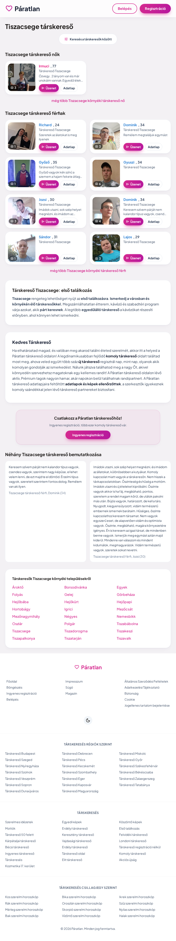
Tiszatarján (72, 638)
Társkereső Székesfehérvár (138, 766)
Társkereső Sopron (18, 785)
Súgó (69, 687)
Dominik (130, 125)
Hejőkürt (71, 602)
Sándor (45, 237)
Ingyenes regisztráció (88, 435)
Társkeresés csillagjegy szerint (88, 887)
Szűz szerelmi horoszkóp (136, 903)
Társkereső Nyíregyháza (22, 766)
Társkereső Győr (131, 760)
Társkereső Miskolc (132, 753)
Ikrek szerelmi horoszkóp (136, 897)
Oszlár (17, 623)
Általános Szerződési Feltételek (146, 681)
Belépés (125, 8)
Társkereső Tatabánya (134, 785)
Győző (44, 162)
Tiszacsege (21, 631)
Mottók (10, 828)
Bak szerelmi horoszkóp (21, 916)
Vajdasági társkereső (76, 841)
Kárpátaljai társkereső (20, 841)
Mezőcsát (125, 609)
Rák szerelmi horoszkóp (21, 903)
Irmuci (44, 66)
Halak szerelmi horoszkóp (137, 916)
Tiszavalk (124, 638)
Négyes (70, 616)
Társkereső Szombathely (79, 772)
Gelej (68, 594)
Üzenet (48, 88)
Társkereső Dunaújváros (22, 791)
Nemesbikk (126, 616)
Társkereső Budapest (20, 753)
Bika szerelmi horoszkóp (79, 897)
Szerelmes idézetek (19, 822)
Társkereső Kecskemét (78, 766)
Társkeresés (13, 860)
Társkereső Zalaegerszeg (137, 778)
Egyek (122, 587)
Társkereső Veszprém (20, 778)
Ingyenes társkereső (19, 853)
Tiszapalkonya (23, 638)
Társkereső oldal (73, 853)
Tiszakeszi (125, 631)
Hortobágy (21, 609)
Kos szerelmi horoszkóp (21, 897)
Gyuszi (128, 162)
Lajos (127, 237)
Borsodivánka (75, 587)
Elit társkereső (72, 860)
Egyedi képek (72, 822)
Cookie (129, 699)
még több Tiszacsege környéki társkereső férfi (88, 270)
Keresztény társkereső (78, 834)
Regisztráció (155, 8)
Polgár (69, 623)
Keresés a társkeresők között (88, 39)
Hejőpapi (124, 602)
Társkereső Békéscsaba (136, 772)
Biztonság (131, 693)
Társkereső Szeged (18, 760)
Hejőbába (20, 602)
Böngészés (14, 687)
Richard (45, 125)
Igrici (68, 609)
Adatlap (69, 88)
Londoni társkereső (132, 841)
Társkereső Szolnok (18, 772)
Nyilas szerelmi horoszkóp (137, 909)
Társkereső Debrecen (77, 753)
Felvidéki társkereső (133, 834)
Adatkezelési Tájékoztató (141, 687)
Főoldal (11, 681)
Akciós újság (128, 860)
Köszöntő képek (130, 822)
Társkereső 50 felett (19, 834)
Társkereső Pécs (73, 760)
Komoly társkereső (132, 853)
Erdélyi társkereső (75, 828)
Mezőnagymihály (26, 616)
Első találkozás (129, 828)
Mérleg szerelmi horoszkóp (24, 909)
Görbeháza (126, 594)
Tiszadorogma (76, 631)
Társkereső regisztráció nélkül (140, 847)
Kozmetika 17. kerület (20, 866)
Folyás (17, 594)
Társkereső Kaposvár (76, 785)
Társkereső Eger (73, 778)
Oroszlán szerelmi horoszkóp (82, 903)
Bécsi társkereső (17, 847)
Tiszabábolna (127, 623)
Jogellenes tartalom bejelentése (147, 705)
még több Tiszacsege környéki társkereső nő (88, 100)
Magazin (71, 693)
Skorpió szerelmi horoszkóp (81, 909)
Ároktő (17, 587)
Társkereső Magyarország (80, 791)
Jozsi (43, 199)
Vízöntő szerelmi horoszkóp (81, 916)
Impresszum (74, 681)
